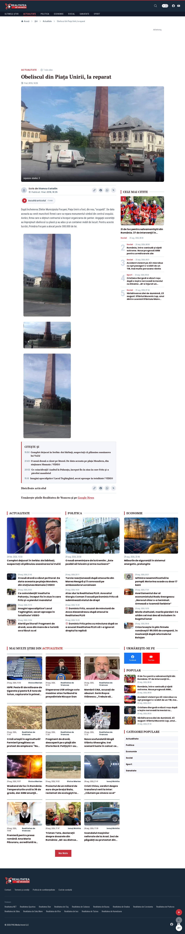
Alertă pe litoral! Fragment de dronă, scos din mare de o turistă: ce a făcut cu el (38, 627)
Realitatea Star (45, 907)
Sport (129, 275)
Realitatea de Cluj (61, 907)
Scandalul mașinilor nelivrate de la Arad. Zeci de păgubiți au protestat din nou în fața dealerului (101, 838)
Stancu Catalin (47, 188)
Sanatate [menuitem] (84, 14)
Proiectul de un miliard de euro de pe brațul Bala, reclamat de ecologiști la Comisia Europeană (61, 791)
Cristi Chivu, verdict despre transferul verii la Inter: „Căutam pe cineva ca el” (101, 789)
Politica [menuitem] (45, 14)
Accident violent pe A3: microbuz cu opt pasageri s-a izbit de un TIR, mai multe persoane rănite (145, 265)
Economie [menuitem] (59, 14)
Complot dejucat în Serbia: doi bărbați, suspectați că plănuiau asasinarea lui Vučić (71, 454)
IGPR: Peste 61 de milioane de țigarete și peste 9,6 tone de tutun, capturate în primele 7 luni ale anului (24, 692)
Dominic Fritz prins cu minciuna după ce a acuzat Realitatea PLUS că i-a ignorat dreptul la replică (91, 627)
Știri (36, 21)
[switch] (165, 6)
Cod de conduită (65, 890)
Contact (8, 890)
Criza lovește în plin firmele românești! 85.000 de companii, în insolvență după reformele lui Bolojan (156, 632)
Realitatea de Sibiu (12, 911)
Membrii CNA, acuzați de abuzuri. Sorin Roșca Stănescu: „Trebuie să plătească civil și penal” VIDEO (99, 696)
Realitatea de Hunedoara (112, 911)
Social (124, 238)
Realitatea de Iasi (71, 911)
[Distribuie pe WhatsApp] (107, 190)
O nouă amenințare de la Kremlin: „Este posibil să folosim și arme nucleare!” (89, 562)
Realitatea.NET (10, 907)
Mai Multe (63, 853)
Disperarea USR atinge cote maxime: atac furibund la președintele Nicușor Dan (62, 693)
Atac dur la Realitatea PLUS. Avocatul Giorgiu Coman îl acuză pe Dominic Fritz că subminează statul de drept (91, 597)
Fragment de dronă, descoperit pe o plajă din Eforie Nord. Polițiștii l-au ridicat (61, 744)
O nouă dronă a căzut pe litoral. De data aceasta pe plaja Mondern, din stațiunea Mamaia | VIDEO (70, 462)
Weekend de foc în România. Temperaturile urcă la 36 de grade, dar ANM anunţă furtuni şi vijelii (24, 791)
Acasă (26, 21)
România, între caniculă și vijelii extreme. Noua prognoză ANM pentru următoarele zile (144, 250)
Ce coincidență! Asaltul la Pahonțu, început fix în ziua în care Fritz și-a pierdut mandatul (70, 471)
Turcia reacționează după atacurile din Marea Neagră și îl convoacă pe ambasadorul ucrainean (89, 581)
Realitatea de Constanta (143, 907)
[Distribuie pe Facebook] (100, 190)
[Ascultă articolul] (179, 912)
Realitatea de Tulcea (90, 911)
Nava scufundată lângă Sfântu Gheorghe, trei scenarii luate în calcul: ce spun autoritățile (100, 744)
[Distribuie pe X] (113, 190)
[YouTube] (178, 6)
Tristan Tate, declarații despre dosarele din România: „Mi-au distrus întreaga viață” (61, 838)
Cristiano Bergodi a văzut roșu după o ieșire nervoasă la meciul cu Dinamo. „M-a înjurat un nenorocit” (145, 282)
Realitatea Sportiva (27, 907)
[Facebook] (173, 6)
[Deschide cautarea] (155, 6)
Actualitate (47, 21)
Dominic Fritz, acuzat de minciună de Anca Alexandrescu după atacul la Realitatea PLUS (89, 612)
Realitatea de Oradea (121, 907)
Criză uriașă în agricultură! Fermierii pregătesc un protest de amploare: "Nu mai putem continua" (24, 744)
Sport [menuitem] (97, 14)
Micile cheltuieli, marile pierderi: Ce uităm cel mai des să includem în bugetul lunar (156, 615)
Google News (86, 497)
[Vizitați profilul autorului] (24, 190)
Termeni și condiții (22, 890)
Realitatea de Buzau (101, 907)
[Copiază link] (94, 190)
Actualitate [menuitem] (29, 14)
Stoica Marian (35, 683)
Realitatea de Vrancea (67, 684)
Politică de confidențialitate (44, 890)
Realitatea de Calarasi (81, 907)
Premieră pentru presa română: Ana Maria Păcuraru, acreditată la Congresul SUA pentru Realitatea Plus (21, 842)
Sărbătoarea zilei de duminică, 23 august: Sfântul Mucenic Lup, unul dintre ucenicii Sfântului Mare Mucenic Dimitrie (145, 297)
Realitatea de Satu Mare (33, 911)
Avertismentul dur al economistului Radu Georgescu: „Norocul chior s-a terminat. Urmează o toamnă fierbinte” (155, 598)
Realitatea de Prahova (165, 907)
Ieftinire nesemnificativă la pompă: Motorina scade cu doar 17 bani (156, 581)
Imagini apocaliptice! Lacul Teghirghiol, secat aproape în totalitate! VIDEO (71, 478)
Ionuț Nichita (113, 781)
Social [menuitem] (71, 14)
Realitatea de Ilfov (53, 911)
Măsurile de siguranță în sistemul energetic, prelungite (144, 562)
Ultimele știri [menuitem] (12, 14)
